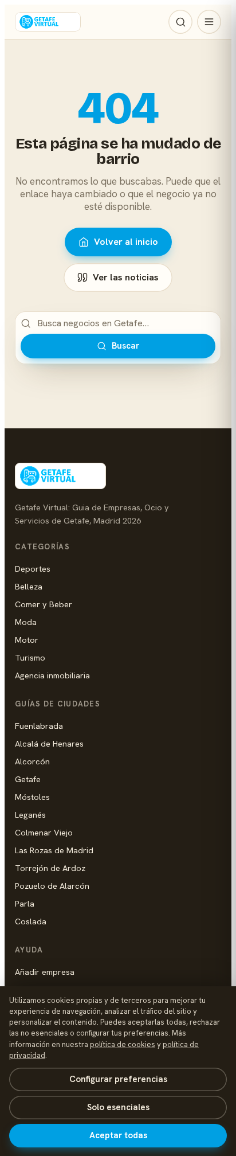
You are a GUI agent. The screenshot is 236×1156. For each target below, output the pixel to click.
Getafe (28, 779)
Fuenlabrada (39, 725)
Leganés (30, 814)
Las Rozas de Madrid (54, 850)
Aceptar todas (118, 1135)
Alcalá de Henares (49, 743)
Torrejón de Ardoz (50, 867)
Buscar (125, 346)
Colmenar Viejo (44, 832)
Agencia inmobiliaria (52, 675)
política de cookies (122, 1044)
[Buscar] (180, 22)
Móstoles (32, 796)
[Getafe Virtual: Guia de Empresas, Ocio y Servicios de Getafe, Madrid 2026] (48, 22)
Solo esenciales (118, 1107)
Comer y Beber (43, 604)
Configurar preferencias (118, 1079)
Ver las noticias (126, 277)
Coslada (30, 921)
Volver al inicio (126, 242)
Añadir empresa (44, 971)
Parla (24, 903)
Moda (26, 621)
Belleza (28, 586)
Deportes (32, 568)
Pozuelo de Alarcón (52, 885)
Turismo (30, 657)
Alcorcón (32, 761)
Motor (26, 639)
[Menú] (209, 22)
